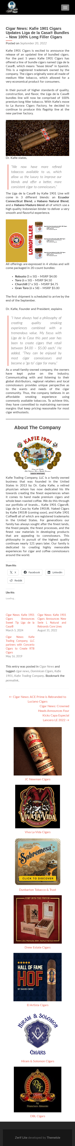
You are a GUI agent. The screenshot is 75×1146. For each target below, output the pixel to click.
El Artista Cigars (37, 1005)
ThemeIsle (53, 1137)
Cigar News (46, 666)
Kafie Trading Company (29, 675)
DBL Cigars (37, 1116)
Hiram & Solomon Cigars (37, 1061)
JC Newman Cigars (37, 779)
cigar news (22, 671)
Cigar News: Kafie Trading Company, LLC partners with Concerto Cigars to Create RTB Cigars (20, 645)
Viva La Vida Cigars (38, 832)
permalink (12, 680)
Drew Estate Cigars (38, 947)
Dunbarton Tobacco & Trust (37, 889)
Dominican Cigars (42, 671)
